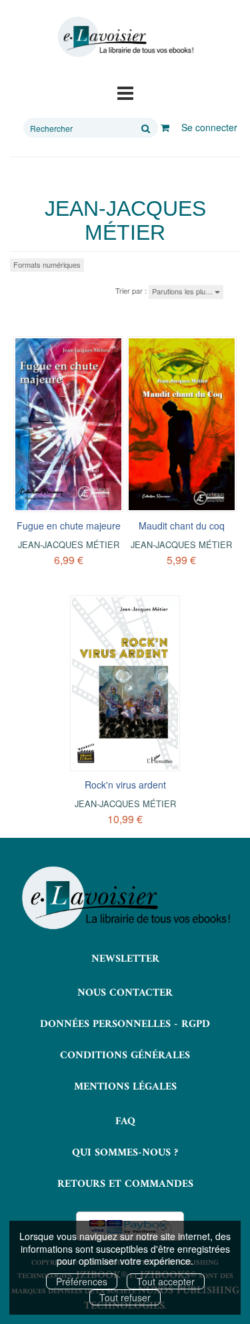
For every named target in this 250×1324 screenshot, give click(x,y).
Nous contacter (125, 993)
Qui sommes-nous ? (125, 1153)
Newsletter (125, 959)
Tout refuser (125, 1297)
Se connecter (209, 127)
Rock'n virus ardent (125, 784)
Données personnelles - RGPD (125, 1024)
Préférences (81, 1281)
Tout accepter (166, 1281)
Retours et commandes (125, 1184)
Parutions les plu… (183, 291)
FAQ (125, 1121)
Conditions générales (125, 1055)
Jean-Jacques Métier (68, 544)
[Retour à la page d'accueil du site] (125, 37)
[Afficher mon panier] (165, 127)
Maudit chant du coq (182, 525)
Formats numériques (47, 264)
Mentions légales (125, 1087)
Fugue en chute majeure (69, 525)
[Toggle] (125, 92)
